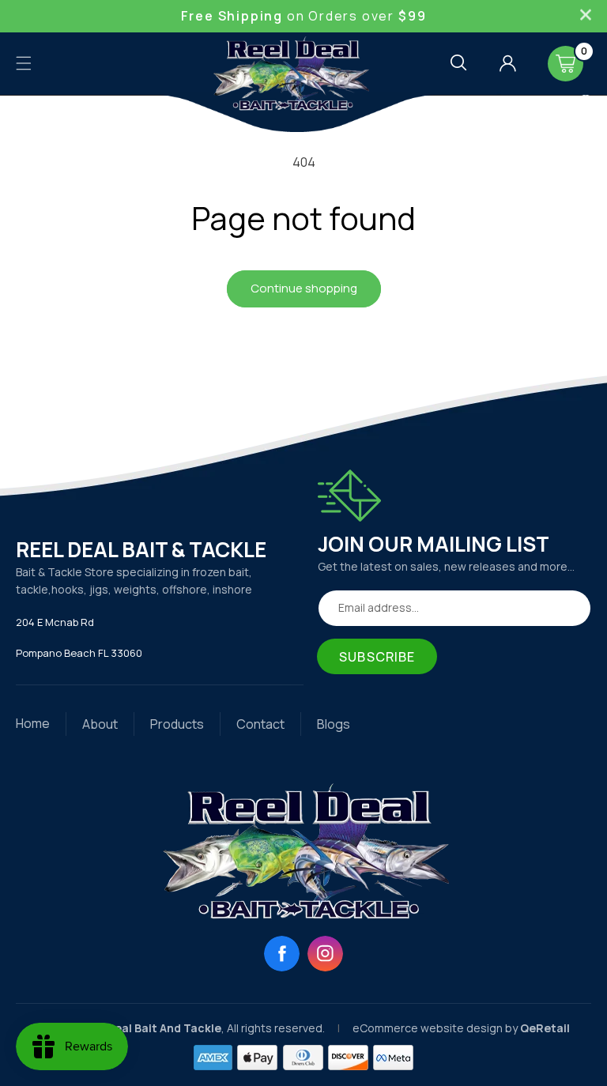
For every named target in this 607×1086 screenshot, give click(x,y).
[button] (23, 63)
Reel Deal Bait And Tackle (150, 1027)
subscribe (377, 657)
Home (33, 723)
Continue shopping (304, 288)
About (100, 724)
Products (177, 724)
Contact (260, 724)
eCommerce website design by (436, 1027)
